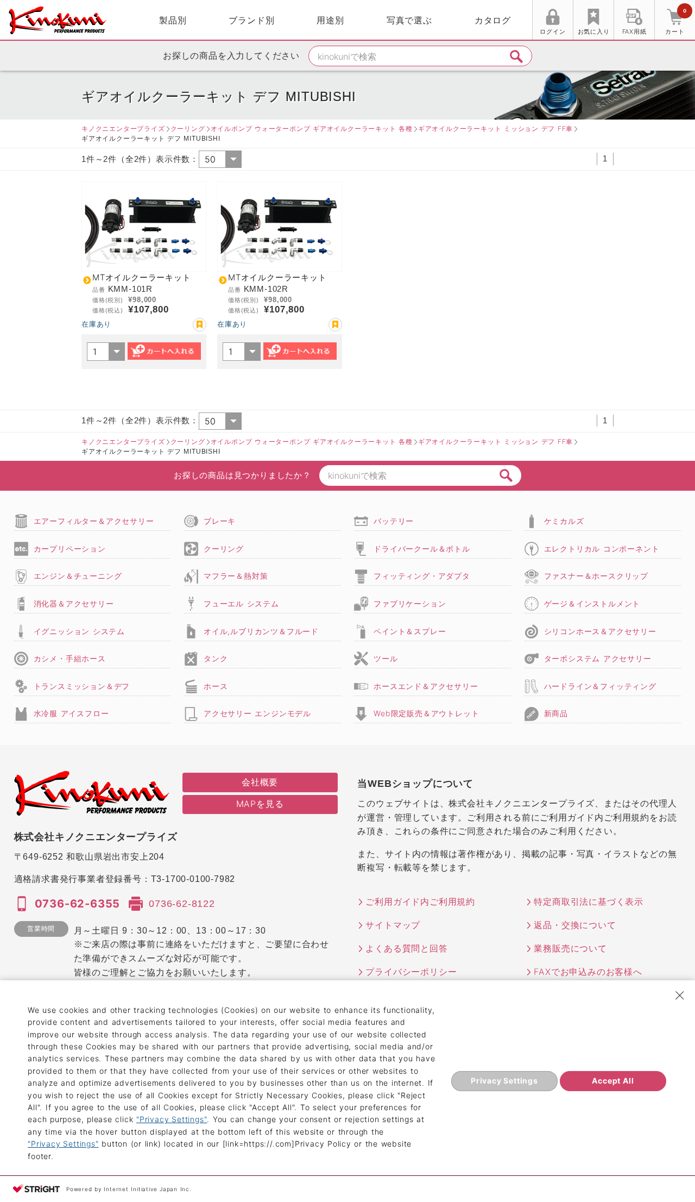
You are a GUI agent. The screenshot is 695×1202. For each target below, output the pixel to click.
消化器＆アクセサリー (74, 603)
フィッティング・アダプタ (422, 575)
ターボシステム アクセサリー (598, 658)
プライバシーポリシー (411, 971)
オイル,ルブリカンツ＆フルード (261, 631)
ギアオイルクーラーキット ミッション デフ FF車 (495, 128)
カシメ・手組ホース (70, 658)
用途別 (330, 20)
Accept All (613, 1080)
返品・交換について (575, 924)
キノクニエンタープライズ (123, 128)
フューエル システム (241, 603)
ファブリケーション (410, 603)
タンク (216, 658)
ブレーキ (220, 520)
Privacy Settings (504, 1080)
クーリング (187, 128)
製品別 (172, 20)
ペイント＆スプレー (410, 631)
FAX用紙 (634, 31)
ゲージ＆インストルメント (592, 603)
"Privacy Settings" (171, 1119)
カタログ (493, 20)
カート (675, 21)
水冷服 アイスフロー (71, 713)
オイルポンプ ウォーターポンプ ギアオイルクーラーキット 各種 (312, 128)
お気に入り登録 (199, 324)
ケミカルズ (564, 520)
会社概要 (260, 782)
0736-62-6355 (78, 903)
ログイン (552, 31)
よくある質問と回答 (406, 948)
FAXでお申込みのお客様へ (588, 971)
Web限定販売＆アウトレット (426, 713)
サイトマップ (392, 924)
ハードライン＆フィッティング (600, 686)
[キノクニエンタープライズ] (57, 20)
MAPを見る (260, 803)
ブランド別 (251, 20)
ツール (385, 658)
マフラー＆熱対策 (236, 575)
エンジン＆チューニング (78, 575)
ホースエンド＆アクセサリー (426, 686)
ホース (216, 686)
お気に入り (594, 31)
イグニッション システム (79, 631)
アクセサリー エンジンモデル (257, 713)
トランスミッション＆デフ (82, 686)
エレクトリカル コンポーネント (602, 548)
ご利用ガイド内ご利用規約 (420, 901)
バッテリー (394, 520)
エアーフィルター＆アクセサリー (94, 520)
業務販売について (570, 948)
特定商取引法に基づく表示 (588, 901)
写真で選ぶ (409, 20)
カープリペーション (70, 548)
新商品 (556, 713)
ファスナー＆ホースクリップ (596, 575)
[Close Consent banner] (680, 995)
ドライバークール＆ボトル (422, 548)
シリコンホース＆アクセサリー (600, 631)
